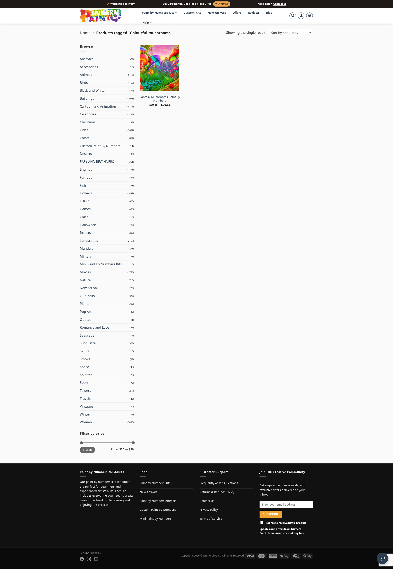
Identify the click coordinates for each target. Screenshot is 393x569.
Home (85, 32)
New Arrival (89, 288)
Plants (84, 303)
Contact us (279, 4)
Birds (84, 82)
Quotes (85, 319)
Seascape (87, 335)
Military (85, 256)
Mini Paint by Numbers (156, 519)
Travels (85, 398)
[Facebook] (82, 559)
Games (85, 209)
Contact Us (207, 501)
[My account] (301, 15)
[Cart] (309, 15)
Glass (84, 217)
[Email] (96, 559)
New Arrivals (217, 13)
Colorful (86, 138)
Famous (86, 177)
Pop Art (85, 311)
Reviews (254, 13)
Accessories (89, 67)
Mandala (86, 248)
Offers (237, 13)
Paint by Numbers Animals (158, 501)
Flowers (86, 193)
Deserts (86, 153)
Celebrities (88, 114)
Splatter (86, 375)
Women (86, 422)
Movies (85, 272)
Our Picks (87, 296)
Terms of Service (211, 519)
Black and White (92, 90)
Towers (85, 390)
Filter (87, 449)
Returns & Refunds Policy (217, 492)
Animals (86, 74)
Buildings (87, 98)
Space (84, 367)
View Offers (221, 3)
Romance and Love (94, 327)
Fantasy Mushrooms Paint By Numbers (160, 99)
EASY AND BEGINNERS (97, 161)
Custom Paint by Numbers (158, 510)
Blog (269, 13)
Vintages (86, 406)
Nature (85, 280)
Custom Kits (192, 13)
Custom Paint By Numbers (100, 146)
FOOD (84, 201)
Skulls (84, 351)
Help (145, 22)
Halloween (88, 225)
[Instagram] (89, 559)
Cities (84, 130)
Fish (83, 185)
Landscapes (89, 240)
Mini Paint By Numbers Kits (101, 264)
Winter (85, 414)
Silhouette (88, 343)
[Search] (292, 15)
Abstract (86, 59)
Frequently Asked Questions (219, 483)
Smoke (85, 359)
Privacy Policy (209, 510)
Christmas (88, 122)
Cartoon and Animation (98, 106)
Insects (85, 232)
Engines (86, 169)
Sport (84, 382)
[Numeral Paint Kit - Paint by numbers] (106, 16)
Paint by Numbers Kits (158, 13)
